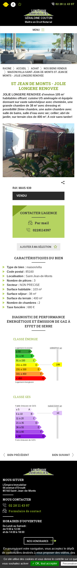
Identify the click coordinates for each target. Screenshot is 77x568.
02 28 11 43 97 (65, 4)
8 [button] (50, 174)
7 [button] (47, 174)
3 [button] (33, 174)
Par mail (42, 223)
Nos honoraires (37, 541)
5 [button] (40, 174)
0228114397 (42, 230)
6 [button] (43, 174)
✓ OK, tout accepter (44, 563)
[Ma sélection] (19, 5)
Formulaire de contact (25, 511)
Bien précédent (18, 455)
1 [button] (26, 174)
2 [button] (30, 174)
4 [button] (37, 174)
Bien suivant (61, 455)
